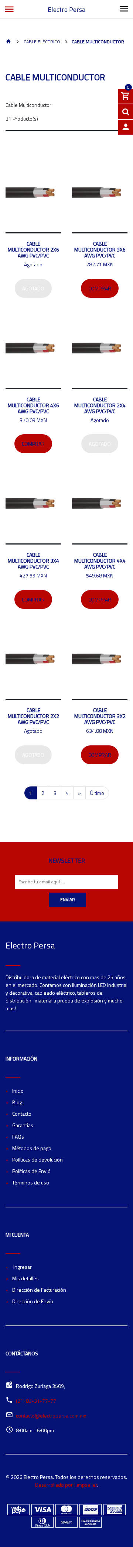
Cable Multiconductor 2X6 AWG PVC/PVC (33, 249)
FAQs (18, 1136)
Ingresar (22, 1267)
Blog (17, 1102)
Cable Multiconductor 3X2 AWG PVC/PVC (100, 716)
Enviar (67, 899)
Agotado (33, 288)
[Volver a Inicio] (8, 42)
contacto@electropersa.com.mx (51, 1415)
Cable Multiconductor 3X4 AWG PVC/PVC (33, 560)
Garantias (22, 1125)
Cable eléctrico (41, 41)
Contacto (21, 1114)
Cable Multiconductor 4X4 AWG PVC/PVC (100, 560)
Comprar (99, 288)
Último (97, 793)
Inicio (18, 1091)
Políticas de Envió (31, 1171)
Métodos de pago (31, 1148)
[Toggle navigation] (124, 9)
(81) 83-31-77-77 (36, 1401)
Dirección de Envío (32, 1301)
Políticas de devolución (37, 1159)
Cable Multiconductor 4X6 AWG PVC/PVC (33, 405)
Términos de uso (30, 1182)
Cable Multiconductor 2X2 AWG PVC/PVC (33, 716)
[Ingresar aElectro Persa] (125, 127)
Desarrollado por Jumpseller (66, 1485)
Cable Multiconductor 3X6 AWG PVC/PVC (100, 249)
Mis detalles (25, 1278)
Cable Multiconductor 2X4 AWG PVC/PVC (100, 405)
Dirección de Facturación (39, 1290)
